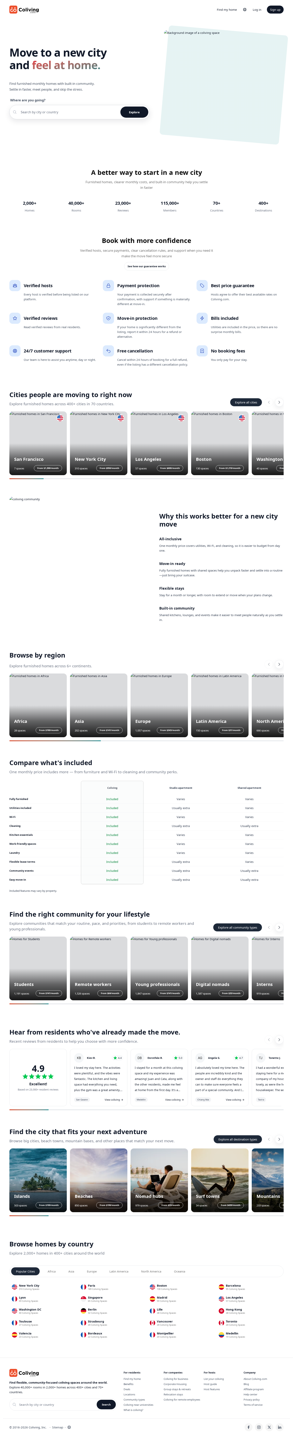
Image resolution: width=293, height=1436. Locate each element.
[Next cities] (279, 402)
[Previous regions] (268, 664)
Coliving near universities (138, 1405)
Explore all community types (237, 927)
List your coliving (214, 1379)
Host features (212, 1389)
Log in (257, 10)
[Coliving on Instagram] (259, 1427)
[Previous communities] (268, 927)
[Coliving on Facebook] (249, 1427)
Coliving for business (176, 1379)
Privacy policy (252, 1399)
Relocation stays (173, 1394)
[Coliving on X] (269, 1427)
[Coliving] (24, 10)
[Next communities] (279, 927)
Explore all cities (246, 402)
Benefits (128, 1384)
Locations (129, 1394)
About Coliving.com (255, 1379)
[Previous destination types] (268, 1139)
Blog (246, 1384)
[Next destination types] (279, 1139)
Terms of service (253, 1405)
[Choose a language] (245, 10)
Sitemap (57, 1427)
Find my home (227, 10)
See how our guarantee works (147, 266)
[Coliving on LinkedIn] (280, 1427)
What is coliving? (133, 1410)
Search (106, 1404)
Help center (250, 1394)
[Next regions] (279, 664)
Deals (127, 1389)
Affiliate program (254, 1389)
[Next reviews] (279, 1039)
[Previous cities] (268, 402)
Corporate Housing (175, 1384)
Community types (134, 1399)
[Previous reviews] (268, 1039)
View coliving (114, 1099)
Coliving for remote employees (182, 1399)
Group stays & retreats (177, 1389)
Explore (134, 112)
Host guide (210, 1384)
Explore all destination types (237, 1139)
